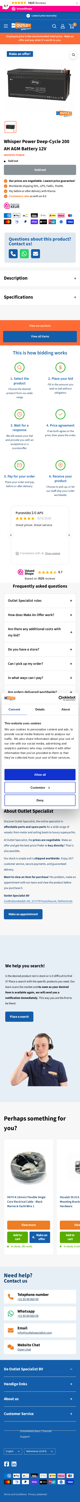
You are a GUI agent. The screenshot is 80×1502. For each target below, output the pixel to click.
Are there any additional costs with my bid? (34, 632)
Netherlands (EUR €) (36, 1451)
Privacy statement (37, 1494)
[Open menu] (6, 26)
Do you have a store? (23, 649)
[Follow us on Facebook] (6, 1464)
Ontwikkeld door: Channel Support (35, 1434)
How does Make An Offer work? (31, 614)
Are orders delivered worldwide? (32, 692)
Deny (40, 800)
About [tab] (65, 709)
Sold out (40, 170)
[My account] (63, 26)
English (9, 1451)
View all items (40, 336)
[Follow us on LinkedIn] (14, 1464)
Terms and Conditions (15, 1494)
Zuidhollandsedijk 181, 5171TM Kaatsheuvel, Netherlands (38, 901)
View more (29, 1225)
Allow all (40, 774)
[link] (28, 1197)
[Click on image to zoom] (73, 55)
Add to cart (17, 1237)
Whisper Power (14, 155)
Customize (37, 787)
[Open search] (54, 26)
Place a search (19, 1017)
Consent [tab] (14, 709)
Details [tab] (40, 709)
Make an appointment (23, 914)
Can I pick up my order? (25, 663)
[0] (71, 26)
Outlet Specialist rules (25, 600)
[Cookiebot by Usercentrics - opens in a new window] (59, 698)
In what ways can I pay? (25, 677)
